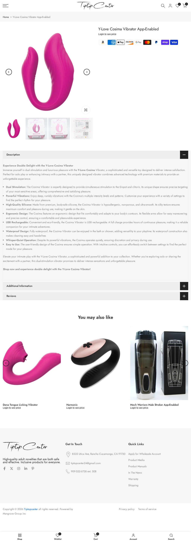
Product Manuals (137, 466)
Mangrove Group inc (14, 513)
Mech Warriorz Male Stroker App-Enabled (154, 405)
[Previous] (9, 72)
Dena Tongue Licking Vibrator (20, 405)
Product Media (136, 460)
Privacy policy (126, 509)
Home (6, 17)
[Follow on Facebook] (4, 468)
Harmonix (72, 405)
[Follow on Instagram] (18, 468)
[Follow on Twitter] (11, 468)
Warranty (133, 479)
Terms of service (147, 509)
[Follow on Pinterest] (33, 468)
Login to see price (107, 34)
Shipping (133, 485)
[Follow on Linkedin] (25, 468)
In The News (135, 472)
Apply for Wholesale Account (144, 454)
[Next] (87, 72)
